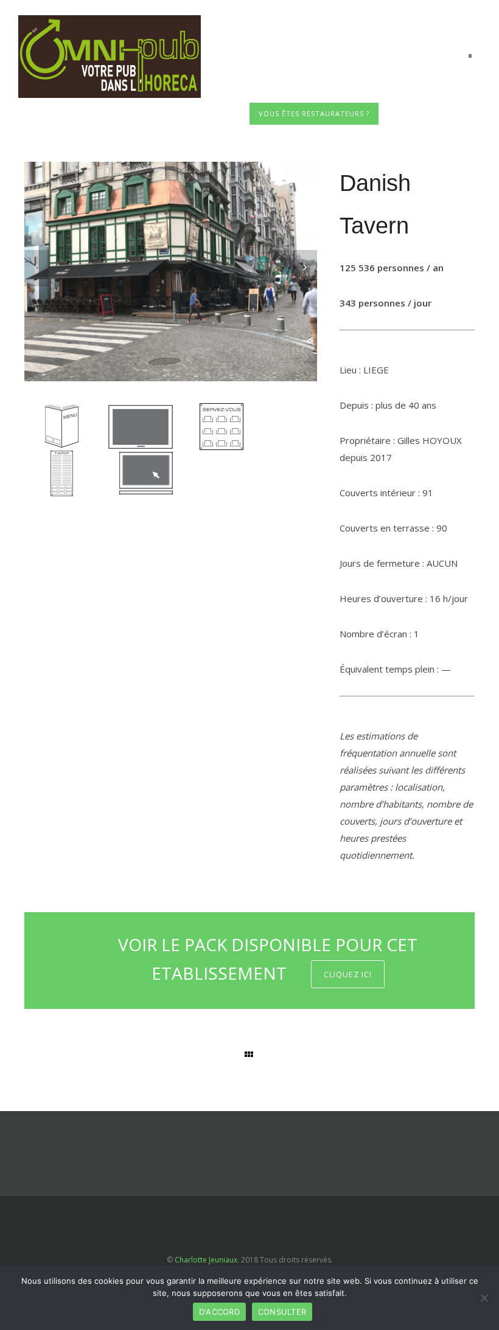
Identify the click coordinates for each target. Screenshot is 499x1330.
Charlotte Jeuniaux (206, 1260)
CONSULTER (282, 1312)
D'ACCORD (219, 1312)
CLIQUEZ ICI (348, 974)
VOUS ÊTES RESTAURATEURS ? (314, 113)
